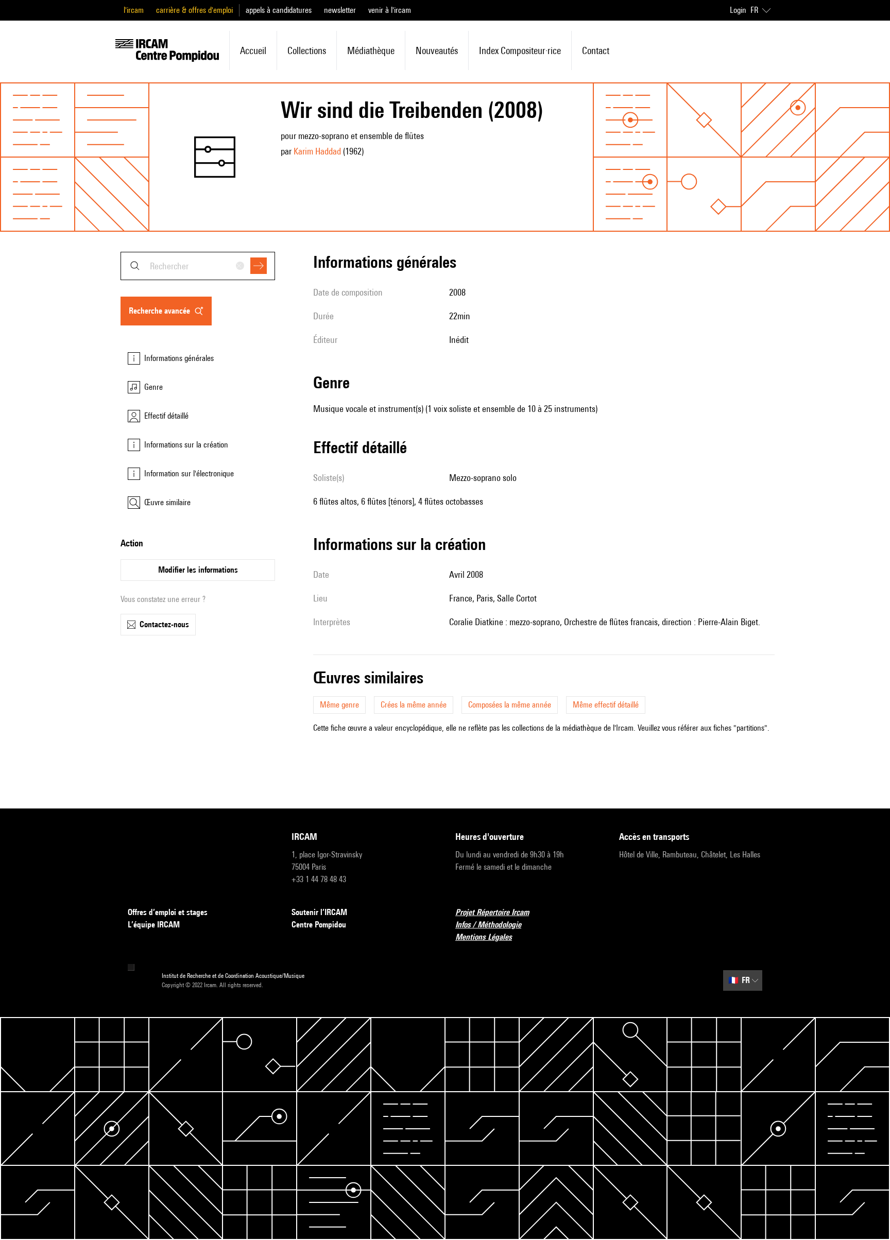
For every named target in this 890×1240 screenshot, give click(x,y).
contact (595, 50)
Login (738, 10)
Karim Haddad (317, 151)
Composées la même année (509, 705)
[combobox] (198, 266)
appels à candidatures (279, 10)
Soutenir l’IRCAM (319, 912)
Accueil (253, 50)
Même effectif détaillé (606, 705)
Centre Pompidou (319, 924)
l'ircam (134, 10)
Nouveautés (437, 50)
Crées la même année (414, 705)
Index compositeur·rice (520, 50)
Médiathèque (371, 50)
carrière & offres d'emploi (194, 10)
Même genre (339, 705)
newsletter (340, 10)
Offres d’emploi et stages (168, 912)
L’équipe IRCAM (154, 924)
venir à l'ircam (389, 10)
